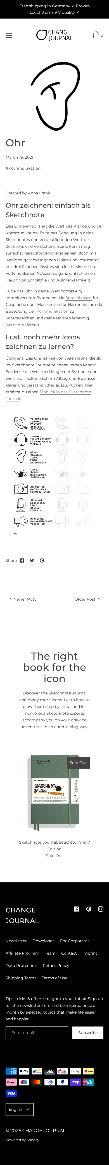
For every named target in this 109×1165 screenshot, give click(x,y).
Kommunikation (52, 311)
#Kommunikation (23, 168)
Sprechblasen (78, 297)
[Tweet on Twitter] (32, 560)
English (16, 1109)
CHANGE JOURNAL (43, 1130)
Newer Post (24, 599)
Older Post (86, 599)
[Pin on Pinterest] (42, 560)
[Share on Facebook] (22, 560)
